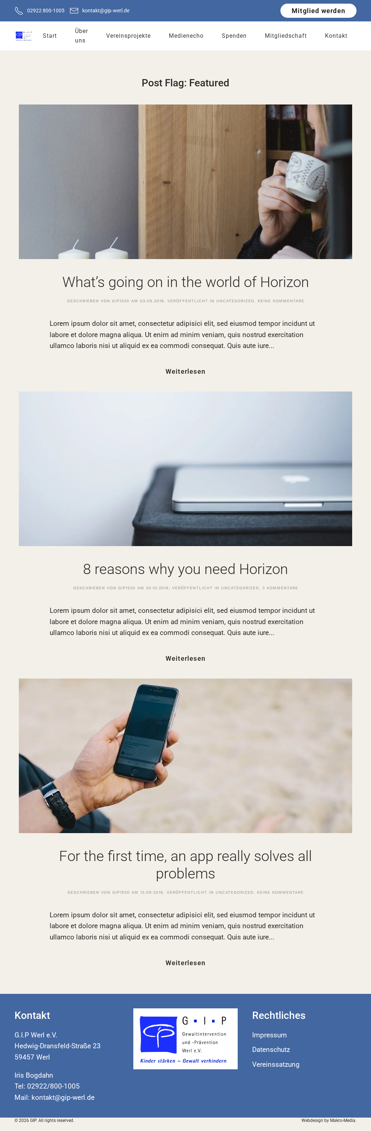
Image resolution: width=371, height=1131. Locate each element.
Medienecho (186, 35)
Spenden (234, 35)
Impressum (269, 1035)
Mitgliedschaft (286, 35)
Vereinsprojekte (128, 35)
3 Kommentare (280, 588)
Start (50, 35)
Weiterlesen (185, 371)
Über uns (81, 36)
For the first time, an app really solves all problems (185, 865)
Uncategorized (235, 301)
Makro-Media (342, 1120)
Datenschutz (271, 1049)
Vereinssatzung (276, 1064)
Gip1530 (120, 301)
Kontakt (336, 35)
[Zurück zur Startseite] (24, 35)
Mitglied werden (318, 11)
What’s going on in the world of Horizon (185, 282)
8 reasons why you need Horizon (185, 569)
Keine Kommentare (281, 301)
